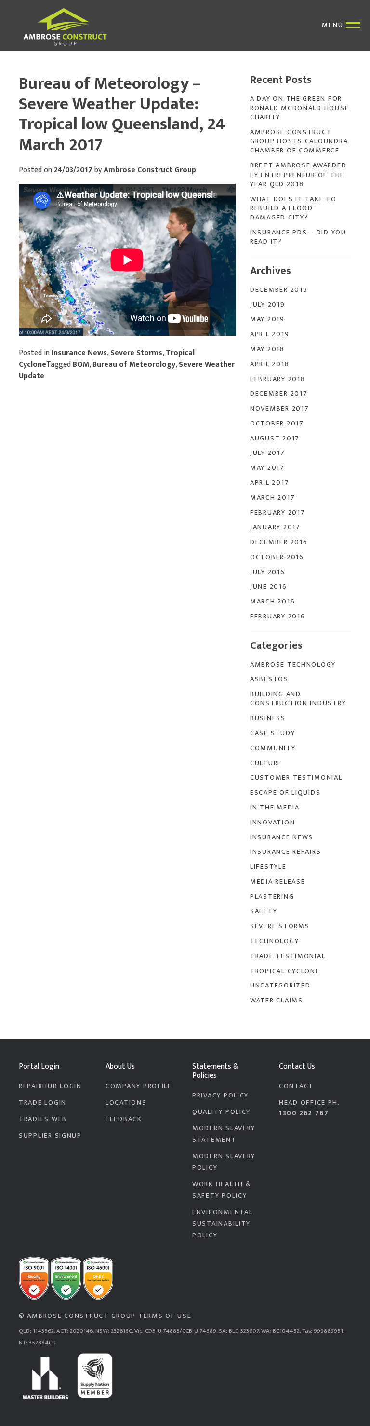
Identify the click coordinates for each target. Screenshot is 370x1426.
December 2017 (278, 393)
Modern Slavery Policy (223, 1162)
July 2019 (267, 305)
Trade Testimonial (287, 956)
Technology (274, 941)
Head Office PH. (309, 1108)
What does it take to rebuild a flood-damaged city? (293, 208)
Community (273, 748)
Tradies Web (43, 1119)
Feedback (124, 1119)
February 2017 (277, 513)
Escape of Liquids (285, 792)
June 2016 (268, 586)
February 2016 (277, 616)
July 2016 (267, 572)
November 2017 (279, 408)
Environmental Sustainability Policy (222, 1224)
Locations (126, 1103)
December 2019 (278, 290)
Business (268, 718)
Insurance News (79, 352)
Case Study (272, 733)
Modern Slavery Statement (223, 1134)
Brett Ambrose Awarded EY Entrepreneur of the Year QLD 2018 (298, 175)
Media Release (277, 882)
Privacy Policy (220, 1095)
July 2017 (267, 453)
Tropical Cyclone (285, 971)
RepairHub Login (50, 1086)
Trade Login (42, 1103)
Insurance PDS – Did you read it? (298, 237)
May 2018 (267, 349)
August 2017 (275, 438)
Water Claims (276, 1000)
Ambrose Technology (293, 665)
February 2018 (277, 379)
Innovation (272, 822)
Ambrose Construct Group (150, 170)
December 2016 (278, 542)
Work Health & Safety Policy (221, 1190)
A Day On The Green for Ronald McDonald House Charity (299, 108)
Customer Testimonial (296, 777)
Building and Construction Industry (298, 698)
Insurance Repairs (285, 852)
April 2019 (269, 334)
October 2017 (277, 423)
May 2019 (267, 319)
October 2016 (277, 557)
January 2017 (275, 527)
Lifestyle (268, 867)
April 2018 (269, 364)
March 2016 (272, 601)
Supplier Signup (50, 1135)
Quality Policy (221, 1112)
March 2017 (272, 498)
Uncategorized (280, 985)
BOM (81, 364)
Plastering (272, 897)
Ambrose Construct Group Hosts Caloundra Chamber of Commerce (299, 141)
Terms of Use (165, 1316)
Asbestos (269, 679)
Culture (266, 763)
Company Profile (139, 1086)
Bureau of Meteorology (133, 364)
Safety (263, 911)
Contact (296, 1086)
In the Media (275, 807)
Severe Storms (136, 352)
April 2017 (269, 483)
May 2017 (267, 468)
